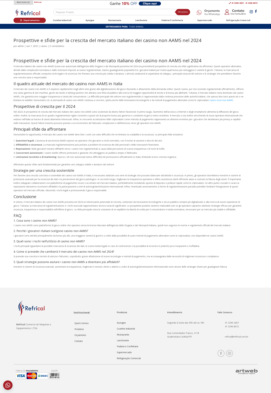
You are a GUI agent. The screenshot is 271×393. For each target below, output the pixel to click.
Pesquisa (183, 12)
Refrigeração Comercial (129, 358)
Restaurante (123, 334)
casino (43, 46)
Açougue (121, 322)
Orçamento (80, 335)
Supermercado (124, 352)
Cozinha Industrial (126, 328)
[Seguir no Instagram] (229, 353)
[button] (8, 385)
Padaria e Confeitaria (127, 346)
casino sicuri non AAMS (221, 100)
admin (21, 46)
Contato (78, 341)
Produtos (79, 329)
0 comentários (57, 46)
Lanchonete (123, 340)
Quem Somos (81, 323)
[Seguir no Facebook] (221, 353)
